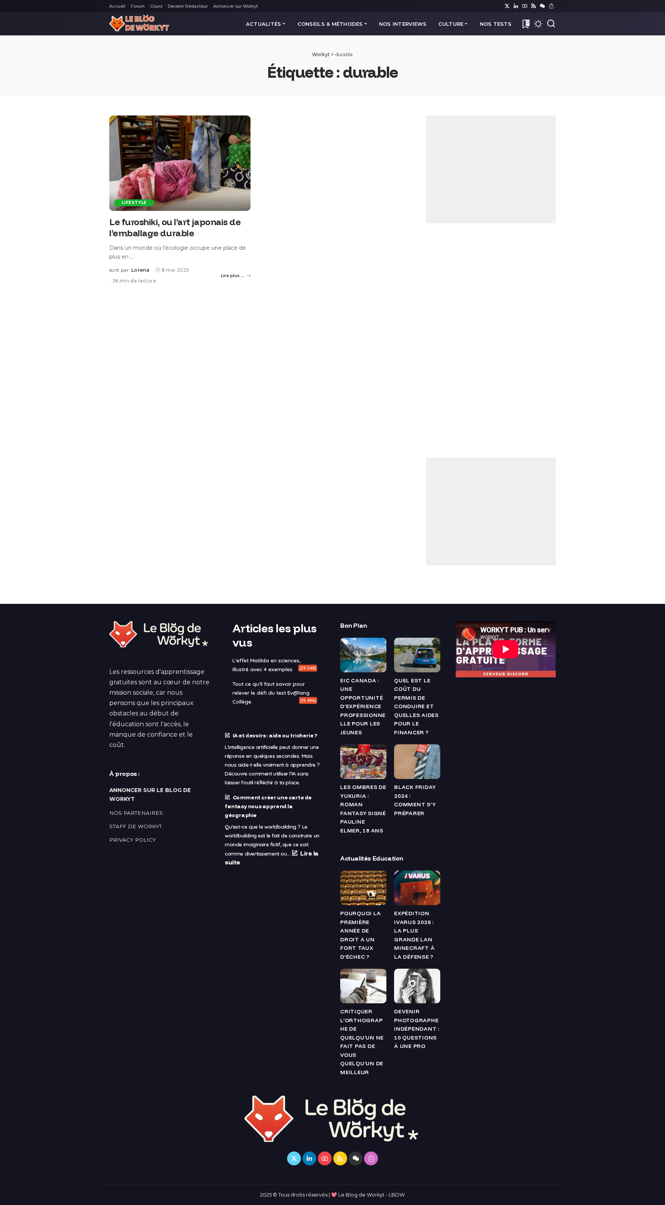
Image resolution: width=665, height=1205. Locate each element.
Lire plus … (232, 275)
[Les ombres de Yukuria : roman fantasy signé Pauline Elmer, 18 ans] (363, 761)
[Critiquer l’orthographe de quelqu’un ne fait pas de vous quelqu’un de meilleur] (363, 986)
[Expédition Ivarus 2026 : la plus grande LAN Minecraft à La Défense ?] (417, 888)
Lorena (140, 270)
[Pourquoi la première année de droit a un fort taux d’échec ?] (363, 888)
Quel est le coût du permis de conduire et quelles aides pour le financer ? (416, 706)
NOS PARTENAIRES (136, 813)
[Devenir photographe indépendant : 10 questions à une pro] (417, 986)
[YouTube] (524, 6)
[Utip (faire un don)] (551, 6)
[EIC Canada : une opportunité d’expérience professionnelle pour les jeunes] (363, 655)
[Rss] (533, 6)
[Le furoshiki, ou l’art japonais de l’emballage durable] (180, 163)
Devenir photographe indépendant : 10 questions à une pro (417, 1028)
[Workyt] (139, 23)
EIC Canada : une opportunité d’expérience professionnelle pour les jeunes (363, 706)
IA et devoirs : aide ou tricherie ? (275, 735)
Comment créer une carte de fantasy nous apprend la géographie (268, 806)
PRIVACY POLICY (132, 840)
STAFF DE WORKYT (135, 826)
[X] (507, 6)
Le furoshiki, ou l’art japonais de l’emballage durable (175, 227)
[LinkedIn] (515, 6)
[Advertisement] (491, 169)
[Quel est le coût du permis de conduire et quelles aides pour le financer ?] (417, 655)
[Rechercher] (551, 23)
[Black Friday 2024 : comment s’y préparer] (417, 761)
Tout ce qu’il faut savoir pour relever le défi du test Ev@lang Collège (270, 692)
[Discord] (542, 6)
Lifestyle (134, 202)
